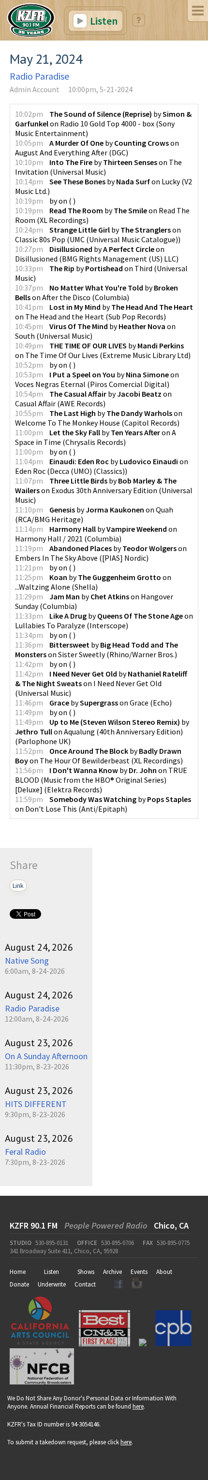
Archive (112, 1272)
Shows (85, 1272)
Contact (85, 1284)
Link (18, 885)
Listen (103, 21)
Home (18, 1272)
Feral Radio (25, 1151)
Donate (19, 1284)
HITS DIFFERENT (36, 1103)
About (164, 1272)
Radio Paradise (39, 76)
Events (139, 1272)
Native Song (27, 960)
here (138, 1406)
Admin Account (34, 89)
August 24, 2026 (39, 947)
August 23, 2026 (39, 1043)
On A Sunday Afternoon (46, 1056)
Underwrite (52, 1284)
